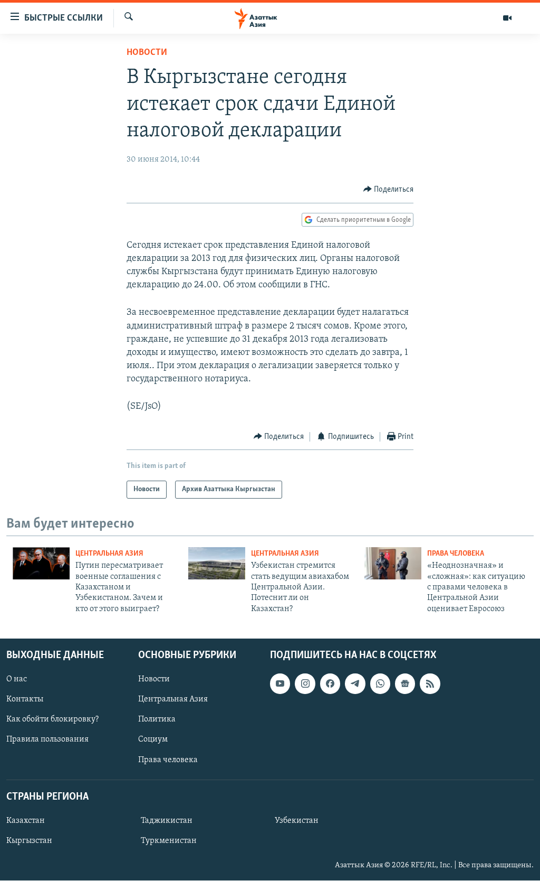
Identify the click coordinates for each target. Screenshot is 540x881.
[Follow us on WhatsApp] (380, 684)
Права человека (455, 554)
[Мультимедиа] (507, 18)
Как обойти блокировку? (52, 720)
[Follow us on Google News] (405, 684)
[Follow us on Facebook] (330, 684)
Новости (147, 53)
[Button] (388, 189)
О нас (16, 680)
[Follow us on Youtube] (280, 684)
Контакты (24, 700)
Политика (157, 720)
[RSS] (430, 684)
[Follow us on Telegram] (355, 684)
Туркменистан (169, 841)
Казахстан (25, 821)
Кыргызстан (29, 841)
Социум (153, 740)
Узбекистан (297, 821)
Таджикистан (166, 821)
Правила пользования (47, 740)
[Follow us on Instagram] (305, 684)
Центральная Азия (109, 554)
